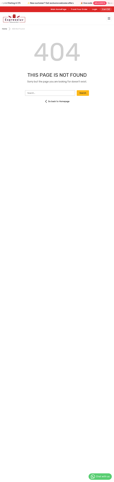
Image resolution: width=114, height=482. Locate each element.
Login (94, 9)
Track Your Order (79, 9)
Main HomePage (58, 9)
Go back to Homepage (59, 101)
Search (83, 93)
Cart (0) (106, 9)
